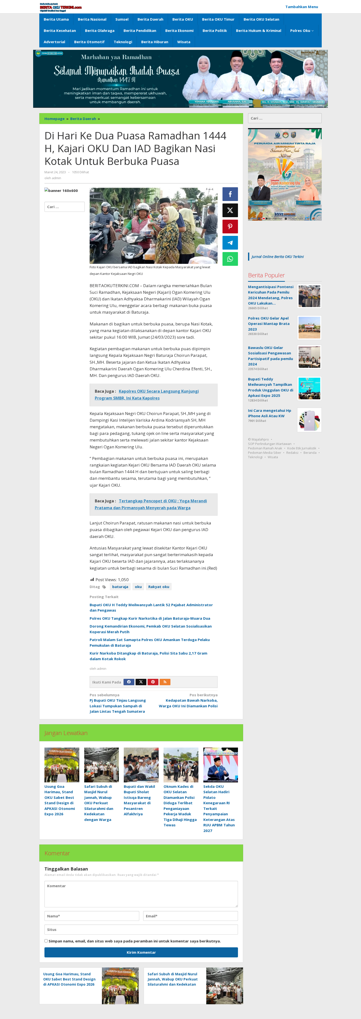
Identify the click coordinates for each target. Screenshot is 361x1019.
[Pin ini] (230, 226)
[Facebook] (129, 682)
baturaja (120, 586)
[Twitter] (141, 682)
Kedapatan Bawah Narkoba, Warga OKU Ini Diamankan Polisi (188, 700)
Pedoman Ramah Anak (265, 448)
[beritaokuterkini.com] (60, 7)
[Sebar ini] (230, 194)
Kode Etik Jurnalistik (301, 448)
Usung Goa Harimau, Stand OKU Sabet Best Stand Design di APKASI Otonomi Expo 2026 (69, 979)
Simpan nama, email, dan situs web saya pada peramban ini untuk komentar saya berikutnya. (135, 941)
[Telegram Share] (230, 243)
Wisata (273, 457)
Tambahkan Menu (301, 6)
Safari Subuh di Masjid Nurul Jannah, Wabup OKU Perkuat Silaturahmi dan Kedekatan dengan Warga (98, 803)
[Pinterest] (153, 682)
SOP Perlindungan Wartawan (270, 444)
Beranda (310, 452)
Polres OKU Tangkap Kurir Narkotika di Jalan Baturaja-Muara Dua (150, 618)
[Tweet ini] (230, 210)
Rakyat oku (158, 586)
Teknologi (255, 457)
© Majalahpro (258, 439)
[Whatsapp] (230, 259)
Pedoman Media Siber (264, 452)
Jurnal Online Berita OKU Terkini (278, 256)
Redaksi (292, 452)
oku (138, 586)
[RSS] (165, 682)
